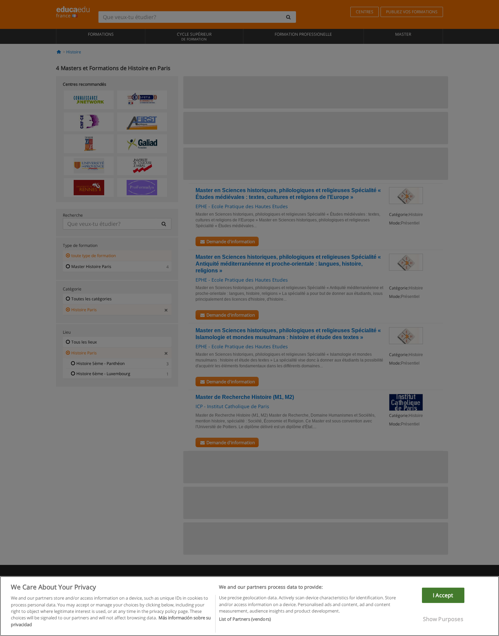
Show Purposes (443, 619)
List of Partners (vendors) (245, 619)
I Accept (443, 595)
